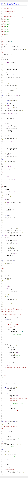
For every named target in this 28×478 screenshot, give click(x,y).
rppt (13, 3)
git (11, 3)
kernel (2, 3)
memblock (16, 3)
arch (16, 4)
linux (7, 3)
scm (5, 3)
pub (3, 3)
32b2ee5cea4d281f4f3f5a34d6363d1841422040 (7, 4)
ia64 (18, 4)
